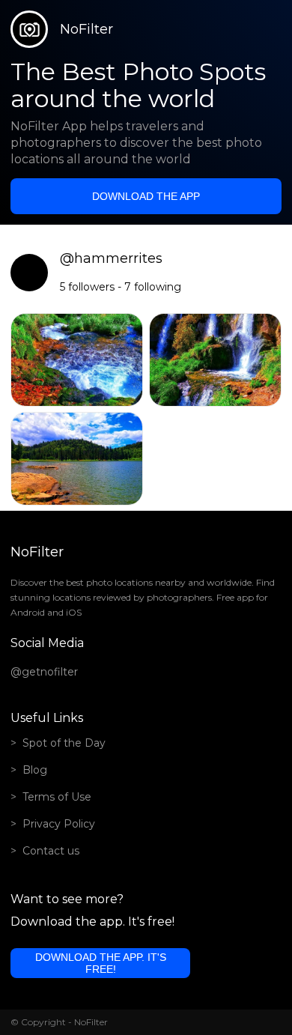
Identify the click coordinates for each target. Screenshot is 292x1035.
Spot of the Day (64, 743)
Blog (34, 770)
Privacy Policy (58, 824)
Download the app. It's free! (100, 963)
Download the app (146, 196)
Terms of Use (56, 797)
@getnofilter (44, 672)
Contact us (50, 851)
